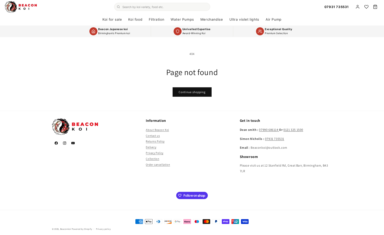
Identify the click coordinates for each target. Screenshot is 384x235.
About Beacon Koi (157, 130)
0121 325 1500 (293, 130)
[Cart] (375, 7)
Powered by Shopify (82, 229)
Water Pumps (182, 19)
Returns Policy (155, 141)
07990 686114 (269, 130)
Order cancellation (158, 164)
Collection (152, 159)
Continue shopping (192, 92)
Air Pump (274, 19)
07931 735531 (336, 7)
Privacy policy (103, 229)
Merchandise (211, 19)
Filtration (156, 19)
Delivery (151, 147)
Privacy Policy (154, 153)
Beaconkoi (65, 229)
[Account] (358, 7)
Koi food (135, 19)
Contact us (153, 135)
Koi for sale (112, 19)
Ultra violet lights (244, 19)
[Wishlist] (366, 7)
